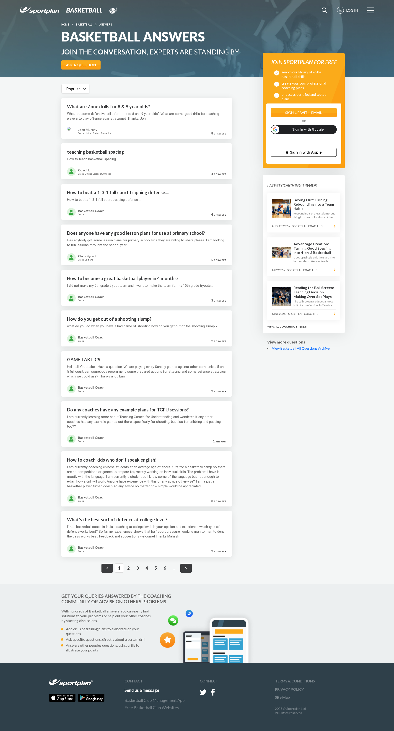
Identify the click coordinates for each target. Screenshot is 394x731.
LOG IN (352, 10)
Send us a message (141, 690)
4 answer (218, 174)
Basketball (84, 24)
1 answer (219, 441)
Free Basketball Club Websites (151, 707)
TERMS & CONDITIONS (295, 681)
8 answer (218, 133)
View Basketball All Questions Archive (301, 348)
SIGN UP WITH (303, 112)
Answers (105, 24)
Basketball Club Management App (154, 700)
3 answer (218, 300)
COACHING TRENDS (293, 326)
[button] (304, 152)
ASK (81, 65)
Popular (73, 88)
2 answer (218, 341)
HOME (65, 24)
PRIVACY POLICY (289, 689)
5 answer (218, 260)
